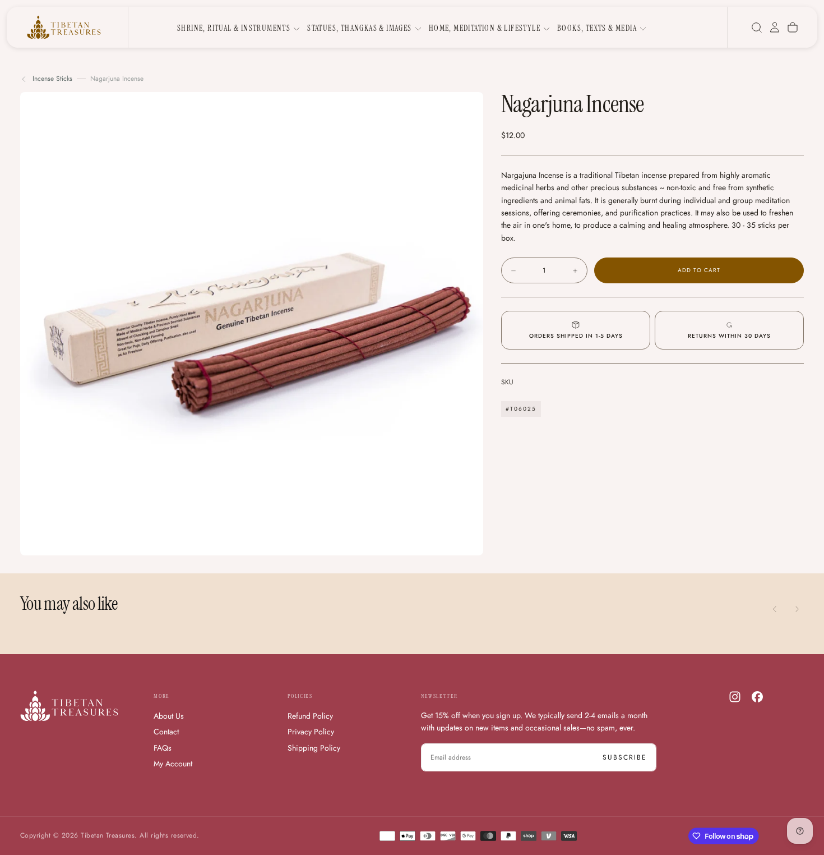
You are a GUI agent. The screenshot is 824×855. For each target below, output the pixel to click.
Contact (166, 731)
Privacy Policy (311, 731)
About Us (169, 715)
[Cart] (792, 27)
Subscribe (625, 757)
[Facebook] (757, 697)
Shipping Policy (314, 747)
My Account (173, 763)
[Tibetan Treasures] (69, 706)
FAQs (163, 747)
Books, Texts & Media (597, 28)
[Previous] (774, 609)
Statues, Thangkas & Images (359, 28)
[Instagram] (735, 697)
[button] (756, 27)
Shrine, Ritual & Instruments (233, 28)
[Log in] (774, 27)
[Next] (797, 609)
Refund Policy (310, 715)
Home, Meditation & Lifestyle (484, 28)
